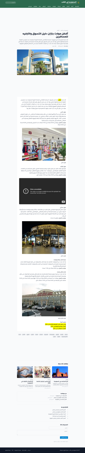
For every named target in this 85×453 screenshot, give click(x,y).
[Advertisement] (42, 17)
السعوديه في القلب (64, 30)
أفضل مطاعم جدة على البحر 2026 (59, 416)
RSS (12, 450)
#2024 (66, 334)
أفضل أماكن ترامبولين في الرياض (59, 412)
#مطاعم (41, 334)
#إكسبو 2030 (52, 334)
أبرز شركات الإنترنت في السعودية (27, 382)
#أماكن (23, 334)
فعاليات (35, 6)
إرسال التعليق (64, 437)
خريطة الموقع (8, 450)
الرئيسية (77, 6)
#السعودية (46, 334)
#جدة (20, 334)
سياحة (59, 6)
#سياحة (36, 334)
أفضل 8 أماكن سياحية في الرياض (59, 409)
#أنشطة (61, 334)
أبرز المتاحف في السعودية (61, 381)
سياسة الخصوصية (17, 450)
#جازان (54, 336)
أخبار (72, 6)
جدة (40, 6)
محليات (49, 6)
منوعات (54, 6)
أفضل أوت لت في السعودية (61, 396)
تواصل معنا (24, 450)
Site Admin (66, 46)
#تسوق (28, 334)
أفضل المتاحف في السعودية (61, 399)
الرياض (44, 6)
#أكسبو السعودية (64, 336)
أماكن (68, 6)
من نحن (30, 6)
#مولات (58, 336)
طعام (63, 6)
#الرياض (32, 334)
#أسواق (57, 334)
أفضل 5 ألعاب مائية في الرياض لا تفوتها (58, 418)
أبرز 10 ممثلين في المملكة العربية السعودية (57, 414)
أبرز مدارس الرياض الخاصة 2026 (43, 382)
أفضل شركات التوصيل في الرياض (60, 397)
